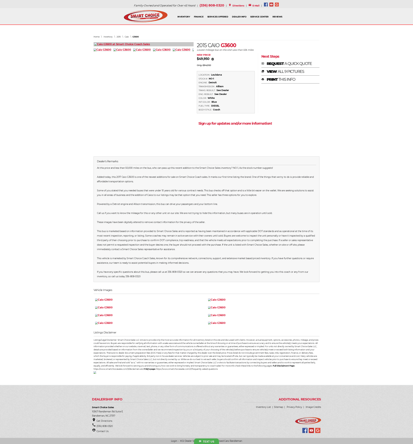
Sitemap (278, 407)
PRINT (278, 79)
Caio (127, 37)
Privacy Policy (294, 407)
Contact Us (102, 431)
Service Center (259, 16)
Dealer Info (239, 16)
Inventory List (263, 407)
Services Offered (217, 16)
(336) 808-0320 (212, 5)
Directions (236, 5)
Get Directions (104, 420)
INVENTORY (183, 16)
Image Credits (313, 407)
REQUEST (286, 64)
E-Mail (253, 5)
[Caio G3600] (103, 49)
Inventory (108, 37)
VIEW (282, 72)
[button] (212, 59)
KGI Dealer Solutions (191, 440)
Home (97, 37)
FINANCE (198, 16)
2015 (119, 37)
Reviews (277, 16)
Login (174, 440)
